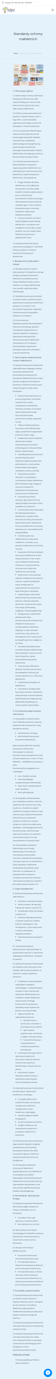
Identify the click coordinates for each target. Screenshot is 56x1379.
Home (16, 53)
